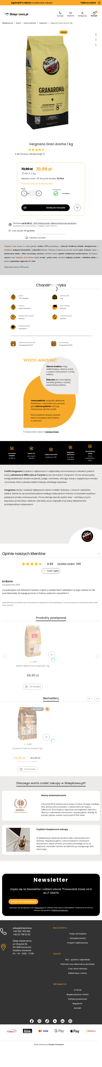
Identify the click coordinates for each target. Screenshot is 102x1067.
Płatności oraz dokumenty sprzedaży (78, 964)
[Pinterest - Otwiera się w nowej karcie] (70, 1021)
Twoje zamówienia (77, 933)
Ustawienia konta (78, 938)
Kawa (18, 23)
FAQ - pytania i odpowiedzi (77, 959)
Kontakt (77, 1008)
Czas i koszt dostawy (77, 968)
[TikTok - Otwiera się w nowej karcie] (47, 1021)
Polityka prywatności (77, 999)
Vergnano (43, 23)
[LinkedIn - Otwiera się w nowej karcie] (62, 1021)
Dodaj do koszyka (55, 207)
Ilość (23, 188)
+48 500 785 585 (21, 931)
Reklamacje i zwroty (77, 973)
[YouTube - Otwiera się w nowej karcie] (55, 1021)
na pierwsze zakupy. (22, 2)
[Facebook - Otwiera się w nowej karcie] (31, 1021)
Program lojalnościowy (77, 942)
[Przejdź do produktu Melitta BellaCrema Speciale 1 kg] (33, 641)
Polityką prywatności (60, 910)
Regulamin (77, 1003)
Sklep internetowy (49, 1044)
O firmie (77, 990)
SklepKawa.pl (7, 23)
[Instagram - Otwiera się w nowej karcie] (39, 1021)
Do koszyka (35, 686)
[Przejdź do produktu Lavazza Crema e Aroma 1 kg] (27, 724)
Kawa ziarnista (30, 23)
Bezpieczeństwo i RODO (78, 994)
